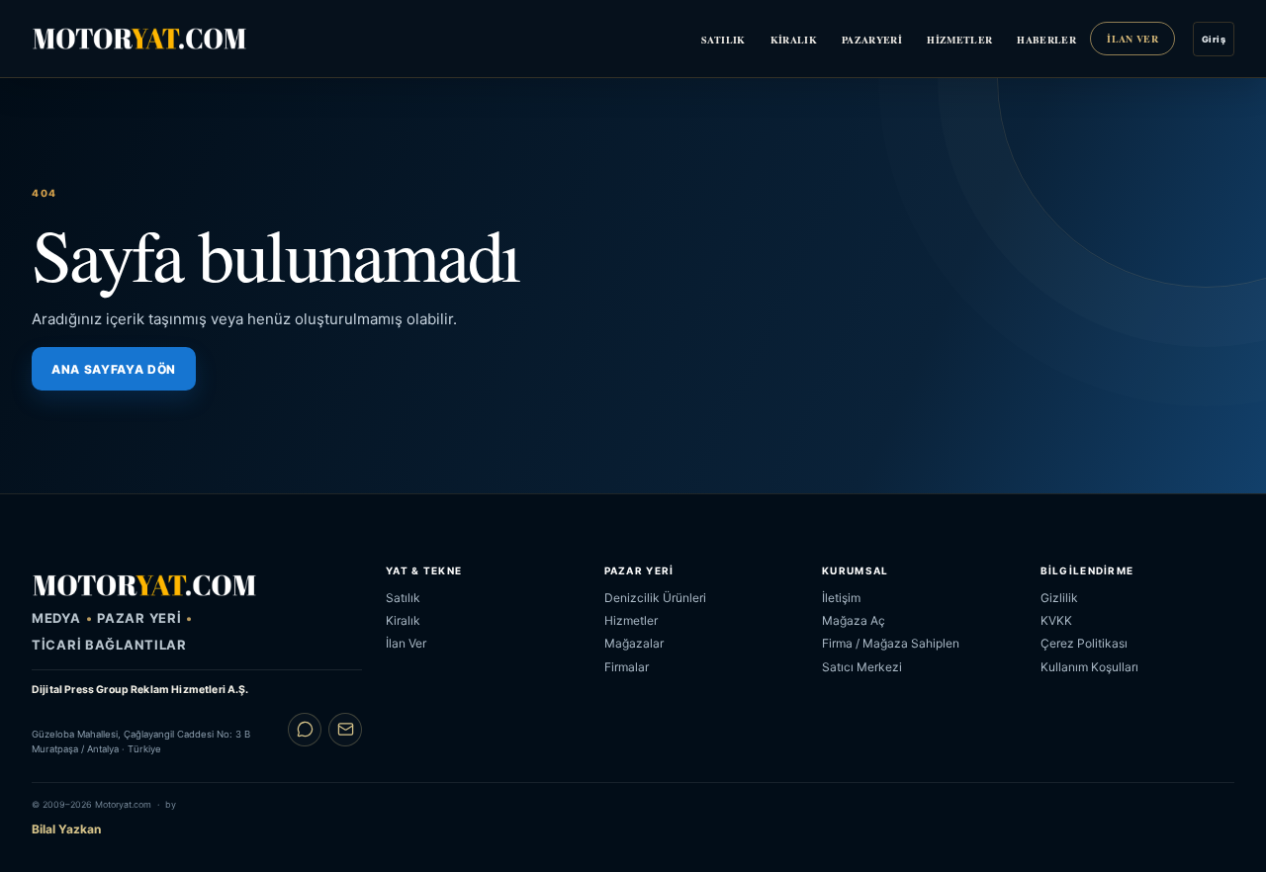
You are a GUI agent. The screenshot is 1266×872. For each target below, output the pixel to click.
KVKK (1056, 620)
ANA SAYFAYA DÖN (113, 369)
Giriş (1213, 39)
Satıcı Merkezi (862, 666)
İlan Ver (1132, 38)
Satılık (723, 39)
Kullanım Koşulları (1089, 666)
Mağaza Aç (853, 620)
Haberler (1046, 39)
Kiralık (793, 39)
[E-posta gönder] (345, 729)
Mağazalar (634, 643)
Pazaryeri (872, 39)
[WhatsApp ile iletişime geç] (304, 729)
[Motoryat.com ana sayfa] (139, 38)
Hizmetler (959, 39)
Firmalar (626, 666)
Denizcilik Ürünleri (655, 597)
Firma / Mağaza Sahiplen (890, 643)
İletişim (841, 597)
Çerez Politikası (1084, 643)
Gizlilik (1059, 597)
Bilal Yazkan (66, 829)
